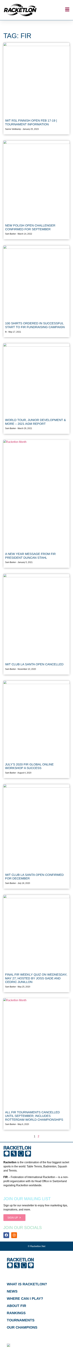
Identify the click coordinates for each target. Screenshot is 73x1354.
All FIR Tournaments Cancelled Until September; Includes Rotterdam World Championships (34, 1116)
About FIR (16, 1306)
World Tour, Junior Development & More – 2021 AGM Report (35, 421)
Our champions (22, 1327)
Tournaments (20, 1320)
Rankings (16, 1313)
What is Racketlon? (27, 1284)
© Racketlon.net (36, 1246)
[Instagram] (14, 1235)
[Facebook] (6, 1235)
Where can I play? (25, 1298)
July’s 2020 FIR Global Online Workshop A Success (29, 766)
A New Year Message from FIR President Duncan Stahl (30, 555)
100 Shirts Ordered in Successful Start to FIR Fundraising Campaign (35, 325)
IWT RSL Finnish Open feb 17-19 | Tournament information (31, 122)
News (12, 1291)
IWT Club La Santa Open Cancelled (34, 664)
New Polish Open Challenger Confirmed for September (30, 227)
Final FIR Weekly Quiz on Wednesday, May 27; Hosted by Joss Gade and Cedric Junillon (36, 978)
